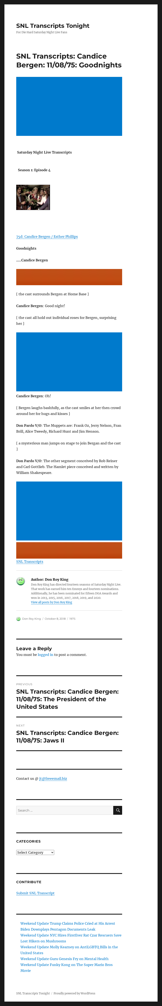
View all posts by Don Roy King (51, 602)
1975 (72, 618)
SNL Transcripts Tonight (52, 25)
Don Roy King (31, 618)
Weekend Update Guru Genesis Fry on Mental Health (64, 959)
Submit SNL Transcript (35, 893)
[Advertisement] (70, 106)
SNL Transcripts (29, 561)
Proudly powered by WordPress (74, 993)
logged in (45, 655)
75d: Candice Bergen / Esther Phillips (47, 236)
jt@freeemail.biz (53, 778)
